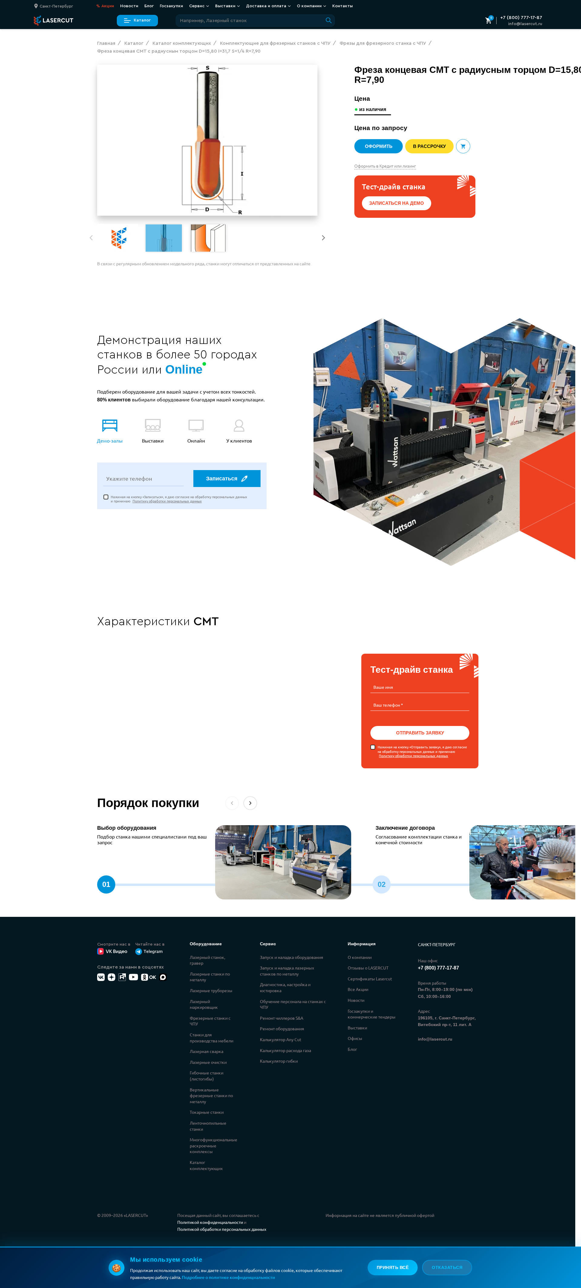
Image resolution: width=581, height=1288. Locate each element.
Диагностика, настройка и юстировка (285, 987)
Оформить (378, 146)
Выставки (357, 1027)
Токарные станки (207, 1112)
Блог (149, 6)
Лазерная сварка (206, 1051)
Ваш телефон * (388, 705)
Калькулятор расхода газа (285, 1050)
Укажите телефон (129, 478)
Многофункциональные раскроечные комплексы (213, 1145)
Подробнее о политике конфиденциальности (228, 1277)
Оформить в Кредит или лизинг (385, 166)
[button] (323, 237)
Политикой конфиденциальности (210, 1222)
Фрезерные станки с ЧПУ (210, 1021)
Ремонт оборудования (282, 1028)
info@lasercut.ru (525, 24)
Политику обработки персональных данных (167, 501)
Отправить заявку (420, 732)
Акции (105, 6)
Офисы (355, 1038)
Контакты (342, 6)
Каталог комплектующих (206, 1165)
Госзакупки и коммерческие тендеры (372, 1014)
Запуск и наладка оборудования (291, 957)
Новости (129, 6)
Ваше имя (383, 687)
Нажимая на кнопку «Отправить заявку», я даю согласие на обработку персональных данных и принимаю (422, 751)
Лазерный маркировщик (204, 1004)
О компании (360, 957)
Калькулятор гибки (279, 1061)
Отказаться (447, 1267)
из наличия (372, 109)
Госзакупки (171, 6)
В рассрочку (429, 146)
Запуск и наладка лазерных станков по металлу (287, 970)
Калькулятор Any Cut (280, 1039)
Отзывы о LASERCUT (368, 967)
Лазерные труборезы (211, 990)
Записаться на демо (396, 203)
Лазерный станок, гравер (207, 960)
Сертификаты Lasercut (370, 978)
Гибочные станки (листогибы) (206, 1075)
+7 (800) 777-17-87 (521, 17)
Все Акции (358, 989)
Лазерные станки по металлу (210, 976)
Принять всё (393, 1267)
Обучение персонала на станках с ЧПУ (293, 1004)
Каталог (142, 20)
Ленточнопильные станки (208, 1126)
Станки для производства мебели (211, 1037)
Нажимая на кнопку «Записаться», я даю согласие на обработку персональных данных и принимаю (179, 499)
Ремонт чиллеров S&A (281, 1018)
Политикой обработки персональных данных (221, 1229)
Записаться (222, 479)
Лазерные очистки (208, 1062)
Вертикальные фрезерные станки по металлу (211, 1095)
